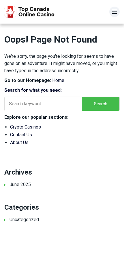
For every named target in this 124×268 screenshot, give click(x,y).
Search (100, 103)
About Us (19, 142)
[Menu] (114, 12)
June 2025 (20, 184)
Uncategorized (24, 219)
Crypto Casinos (25, 127)
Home (58, 80)
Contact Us (21, 134)
